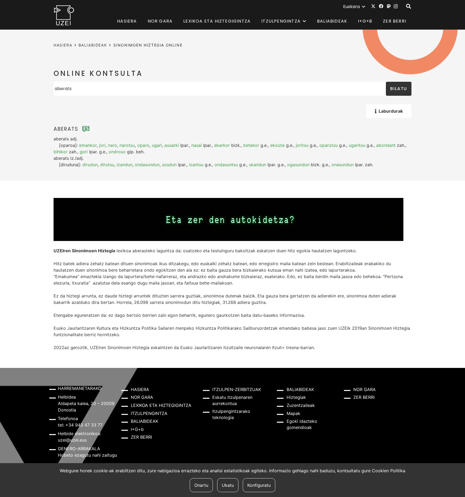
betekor (251, 145)
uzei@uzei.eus (72, 440)
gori (84, 151)
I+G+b (137, 429)
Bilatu (398, 89)
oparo (143, 145)
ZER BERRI (141, 437)
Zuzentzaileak (301, 405)
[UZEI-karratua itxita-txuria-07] (64, 15)
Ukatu (228, 485)
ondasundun (147, 164)
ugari (157, 145)
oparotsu (328, 145)
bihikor (61, 151)
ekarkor (222, 145)
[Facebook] (381, 6)
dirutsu (107, 164)
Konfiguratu (259, 485)
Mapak (293, 413)
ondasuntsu (226, 164)
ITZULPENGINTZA (149, 413)
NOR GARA (142, 397)
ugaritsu (357, 145)
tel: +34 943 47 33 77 (80, 425)
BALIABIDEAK (93, 45)
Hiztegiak (296, 397)
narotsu (127, 145)
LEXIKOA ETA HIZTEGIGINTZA (161, 405)
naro (112, 145)
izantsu (196, 164)
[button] (354, 6)
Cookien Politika (388, 470)
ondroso (117, 151)
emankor (88, 145)
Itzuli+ (278, 347)
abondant (386, 145)
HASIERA (63, 45)
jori (102, 145)
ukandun (257, 164)
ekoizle (277, 145)
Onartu (201, 485)
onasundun (343, 164)
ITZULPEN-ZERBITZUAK (236, 389)
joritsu (302, 145)
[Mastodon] (388, 6)
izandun (124, 164)
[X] (373, 6)
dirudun (90, 164)
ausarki (171, 145)
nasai (196, 145)
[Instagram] (396, 6)
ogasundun (298, 164)
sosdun (169, 164)
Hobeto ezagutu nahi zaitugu (87, 455)
